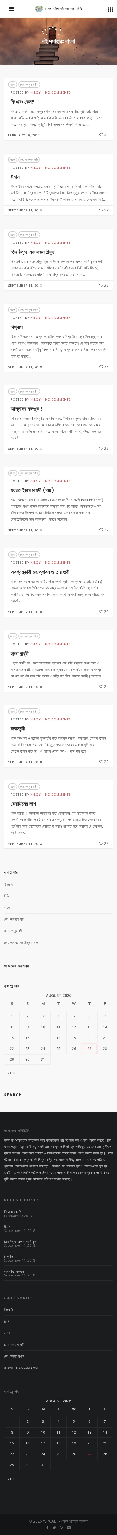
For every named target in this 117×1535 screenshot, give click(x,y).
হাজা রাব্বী (20, 653)
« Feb (11, 1073)
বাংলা (12, 84)
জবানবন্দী (18, 728)
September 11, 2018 (25, 210)
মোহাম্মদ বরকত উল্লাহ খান (21, 942)
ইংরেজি (8, 884)
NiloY (35, 92)
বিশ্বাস (17, 327)
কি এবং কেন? (23, 101)
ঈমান (15, 177)
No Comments (58, 92)
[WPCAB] (59, 9)
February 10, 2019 (24, 135)
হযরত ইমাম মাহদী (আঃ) (32, 490)
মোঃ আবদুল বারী (29, 160)
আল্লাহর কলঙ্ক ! (26, 408)
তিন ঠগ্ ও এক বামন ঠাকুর (32, 252)
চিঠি (6, 895)
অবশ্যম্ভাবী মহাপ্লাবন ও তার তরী (40, 572)
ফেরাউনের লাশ (23, 804)
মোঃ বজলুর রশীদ (29, 84)
